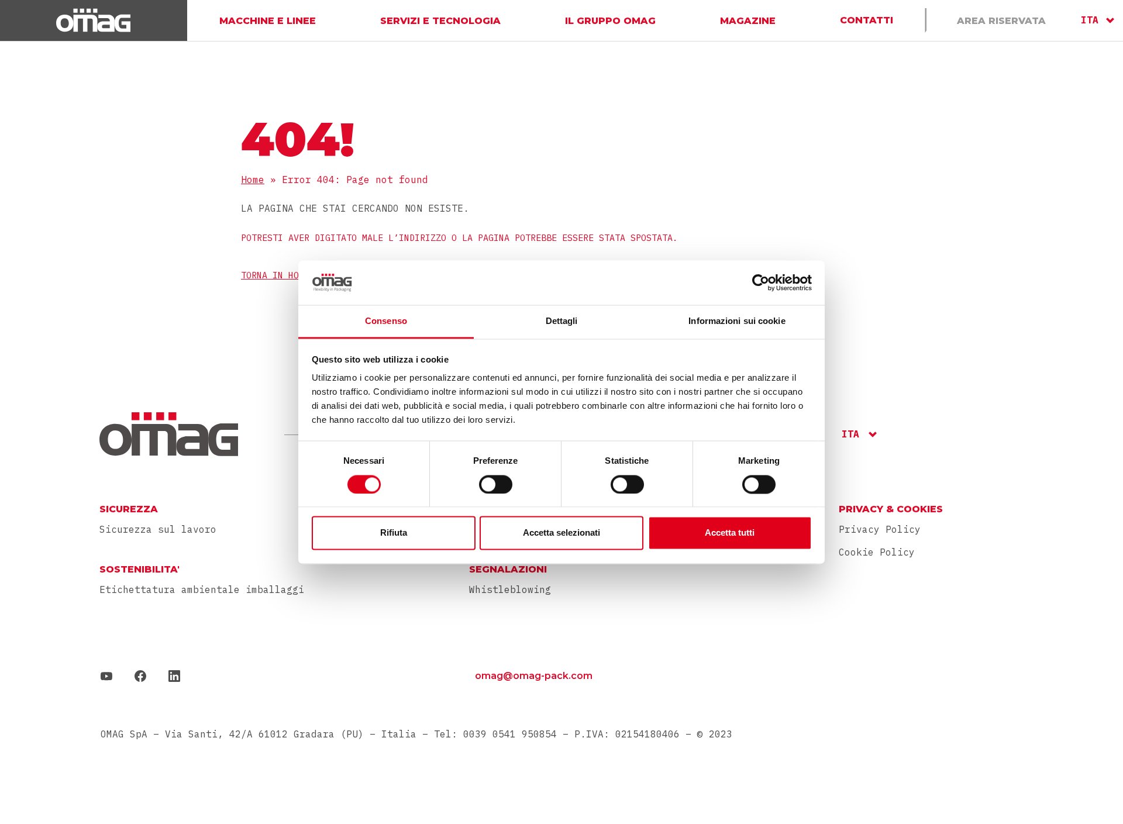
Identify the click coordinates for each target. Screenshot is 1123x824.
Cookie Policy (877, 552)
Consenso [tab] (386, 321)
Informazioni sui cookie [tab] (736, 321)
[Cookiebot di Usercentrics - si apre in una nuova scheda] (760, 282)
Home (252, 179)
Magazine (748, 20)
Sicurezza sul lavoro (157, 529)
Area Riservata (1001, 20)
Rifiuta (393, 533)
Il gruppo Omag (610, 20)
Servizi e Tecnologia (440, 20)
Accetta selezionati (561, 533)
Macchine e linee (267, 20)
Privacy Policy (880, 529)
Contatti (866, 20)
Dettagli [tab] (562, 321)
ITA (1089, 20)
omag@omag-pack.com (533, 675)
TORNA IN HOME (275, 275)
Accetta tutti (730, 533)
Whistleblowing (510, 589)
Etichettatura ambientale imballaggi (201, 589)
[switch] (495, 484)
